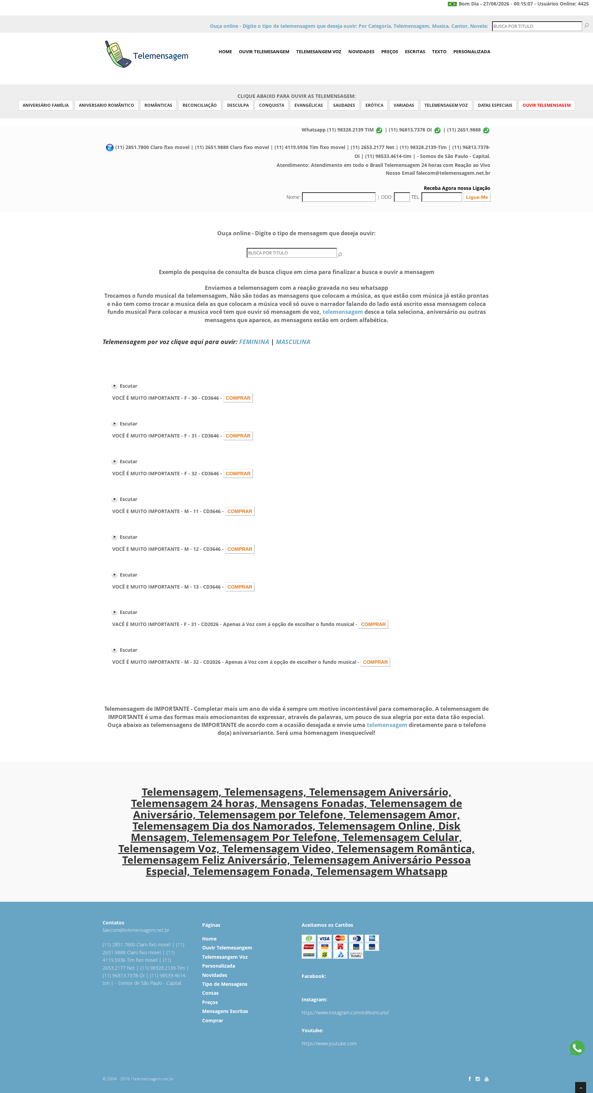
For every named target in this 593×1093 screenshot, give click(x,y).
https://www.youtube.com (329, 1043)
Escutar (128, 386)
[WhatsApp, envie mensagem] (577, 1049)
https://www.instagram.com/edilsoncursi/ (345, 1012)
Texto (439, 51)
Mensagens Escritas (225, 1011)
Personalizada (471, 51)
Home (225, 51)
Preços (389, 51)
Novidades (361, 51)
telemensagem (343, 312)
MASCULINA (293, 342)
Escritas (415, 51)
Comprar (212, 1020)
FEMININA (254, 342)
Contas (210, 993)
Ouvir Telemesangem (264, 51)
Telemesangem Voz (318, 51)
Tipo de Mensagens (224, 984)
